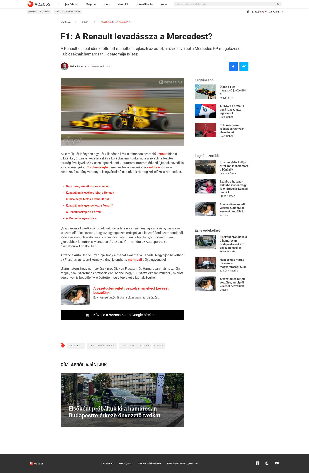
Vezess (224, 215)
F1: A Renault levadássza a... (115, 22)
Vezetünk (123, 4)
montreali (135, 259)
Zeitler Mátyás (228, 251)
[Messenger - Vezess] (243, 66)
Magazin (91, 4)
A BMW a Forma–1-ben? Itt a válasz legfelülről (232, 109)
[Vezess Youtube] (276, 455)
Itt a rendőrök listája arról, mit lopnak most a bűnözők (234, 166)
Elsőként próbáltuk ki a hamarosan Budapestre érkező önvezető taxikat (233, 242)
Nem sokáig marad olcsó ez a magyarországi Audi (233, 263)
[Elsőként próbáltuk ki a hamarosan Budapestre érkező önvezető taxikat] (205, 241)
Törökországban (98, 167)
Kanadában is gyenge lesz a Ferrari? (89, 205)
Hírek (107, 4)
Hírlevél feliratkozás (38, 12)
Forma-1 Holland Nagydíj (67, 12)
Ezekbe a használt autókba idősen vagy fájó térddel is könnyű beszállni (234, 187)
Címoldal (66, 22)
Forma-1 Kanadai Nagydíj (135, 346)
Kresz (164, 4)
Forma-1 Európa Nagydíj (102, 346)
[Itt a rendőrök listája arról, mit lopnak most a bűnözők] (205, 167)
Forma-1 (85, 22)
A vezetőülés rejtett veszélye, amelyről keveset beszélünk (232, 208)
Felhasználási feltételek (149, 463)
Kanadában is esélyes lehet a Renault (90, 192)
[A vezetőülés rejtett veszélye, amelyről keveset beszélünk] (205, 209)
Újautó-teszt (71, 4)
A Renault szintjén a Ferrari (83, 212)
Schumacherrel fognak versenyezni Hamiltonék (232, 128)
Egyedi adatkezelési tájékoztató (182, 463)
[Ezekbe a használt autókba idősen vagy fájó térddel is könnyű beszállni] (205, 186)
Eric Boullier (76, 346)
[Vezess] (39, 4)
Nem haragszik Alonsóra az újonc (87, 186)
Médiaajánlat (125, 463)
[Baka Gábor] (64, 66)
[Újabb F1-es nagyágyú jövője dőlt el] (205, 91)
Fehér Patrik (226, 97)
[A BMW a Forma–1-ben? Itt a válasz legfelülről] (205, 110)
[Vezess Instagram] (266, 455)
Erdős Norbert (227, 196)
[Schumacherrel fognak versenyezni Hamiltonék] (205, 130)
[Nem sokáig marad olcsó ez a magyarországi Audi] (205, 264)
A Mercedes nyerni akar (81, 218)
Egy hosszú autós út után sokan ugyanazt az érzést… (126, 297)
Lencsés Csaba (228, 173)
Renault (162, 154)
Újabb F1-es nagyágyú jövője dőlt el (233, 90)
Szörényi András (229, 270)
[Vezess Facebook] (257, 455)
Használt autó (145, 4)
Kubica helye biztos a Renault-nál (87, 199)
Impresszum (107, 463)
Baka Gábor (77, 66)
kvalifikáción (156, 167)
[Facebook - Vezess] (233, 66)
